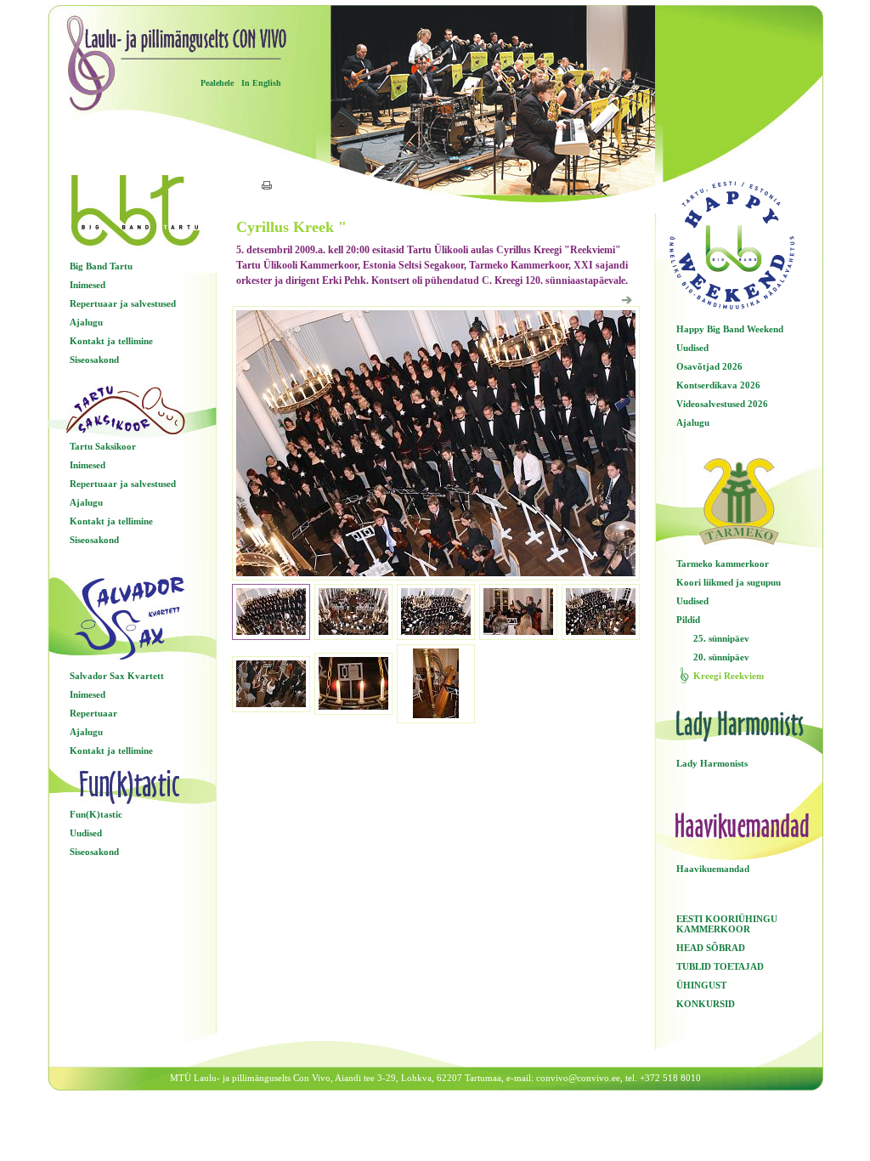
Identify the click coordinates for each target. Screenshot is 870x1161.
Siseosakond (94, 359)
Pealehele (217, 83)
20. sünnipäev (721, 657)
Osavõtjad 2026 (709, 366)
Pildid (688, 619)
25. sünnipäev (721, 638)
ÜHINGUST (701, 985)
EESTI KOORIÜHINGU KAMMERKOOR (726, 924)
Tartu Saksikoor (103, 446)
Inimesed (87, 285)
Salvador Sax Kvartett (117, 676)
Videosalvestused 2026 (722, 404)
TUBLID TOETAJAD (720, 966)
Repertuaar (93, 713)
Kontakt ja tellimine (111, 341)
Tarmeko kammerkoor (722, 563)
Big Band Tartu (101, 266)
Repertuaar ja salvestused (123, 303)
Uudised (86, 833)
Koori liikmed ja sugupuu (728, 582)
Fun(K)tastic (96, 814)
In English (261, 83)
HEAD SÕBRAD (710, 948)
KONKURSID (705, 1004)
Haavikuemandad (712, 869)
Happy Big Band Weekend (729, 329)
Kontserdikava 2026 (718, 385)
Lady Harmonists (712, 763)
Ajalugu (86, 322)
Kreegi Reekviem (728, 676)
